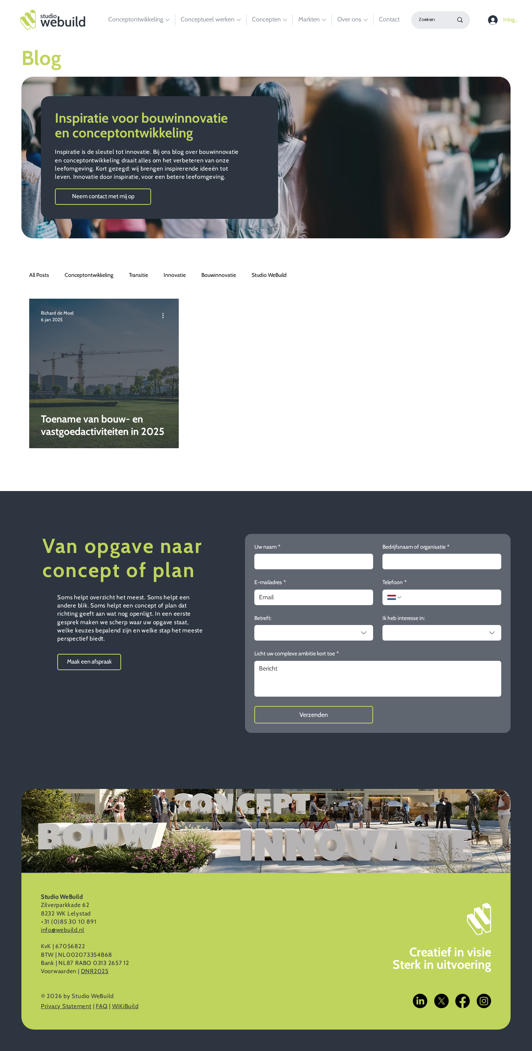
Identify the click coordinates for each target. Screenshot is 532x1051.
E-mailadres (270, 582)
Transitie (138, 274)
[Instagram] (484, 1001)
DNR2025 (95, 971)
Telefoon (394, 582)
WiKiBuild (125, 1006)
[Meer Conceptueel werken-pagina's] (239, 20)
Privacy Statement (66, 1006)
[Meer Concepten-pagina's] (285, 20)
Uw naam (267, 546)
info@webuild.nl (62, 929)
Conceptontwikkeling (89, 274)
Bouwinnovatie (218, 274)
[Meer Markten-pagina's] (324, 20)
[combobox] (313, 633)
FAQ (101, 1006)
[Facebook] (462, 1001)
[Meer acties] (166, 315)
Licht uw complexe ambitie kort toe (296, 653)
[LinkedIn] (420, 1001)
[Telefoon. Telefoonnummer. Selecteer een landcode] (394, 597)
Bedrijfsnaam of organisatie (415, 546)
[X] (441, 1001)
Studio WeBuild (269, 274)
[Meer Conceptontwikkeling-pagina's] (167, 20)
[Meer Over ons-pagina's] (366, 20)
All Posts (39, 274)
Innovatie (175, 274)
